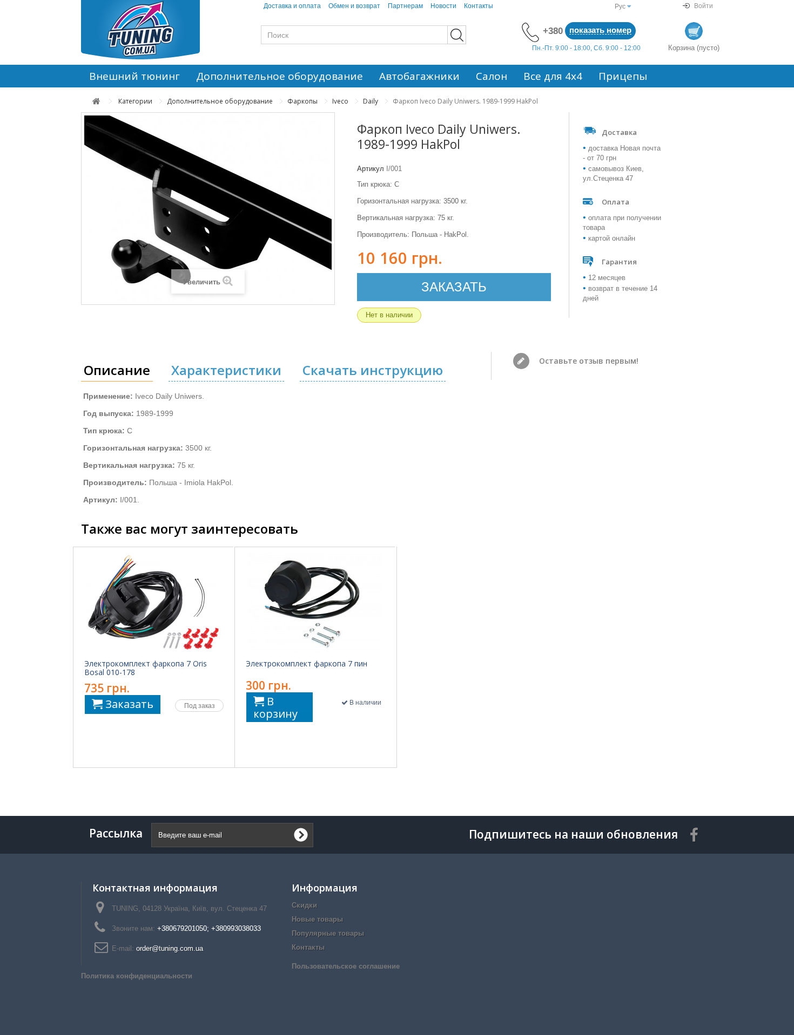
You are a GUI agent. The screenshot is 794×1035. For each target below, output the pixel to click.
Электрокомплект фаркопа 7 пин (306, 663)
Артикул (370, 169)
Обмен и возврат (354, 6)
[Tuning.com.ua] (154, 29)
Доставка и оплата (292, 6)
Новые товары (317, 919)
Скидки (304, 905)
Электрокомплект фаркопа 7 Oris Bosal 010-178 (145, 668)
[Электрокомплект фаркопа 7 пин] (315, 603)
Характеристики (226, 370)
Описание (117, 370)
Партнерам (405, 6)
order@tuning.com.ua (169, 948)
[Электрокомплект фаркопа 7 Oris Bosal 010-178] (153, 603)
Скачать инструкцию (372, 370)
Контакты (478, 6)
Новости (443, 6)
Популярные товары (328, 933)
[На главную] (96, 101)
